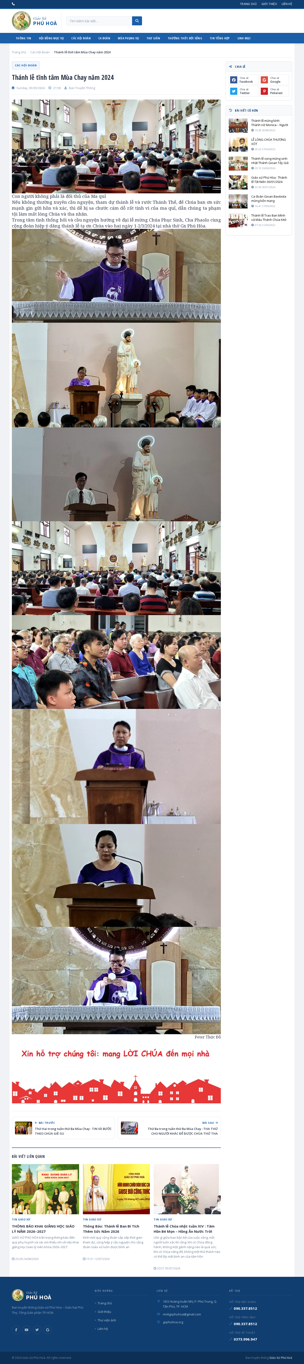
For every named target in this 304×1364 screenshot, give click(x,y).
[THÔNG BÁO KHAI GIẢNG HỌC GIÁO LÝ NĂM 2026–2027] (45, 1189)
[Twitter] (37, 1330)
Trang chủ (248, 4)
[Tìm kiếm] (137, 20)
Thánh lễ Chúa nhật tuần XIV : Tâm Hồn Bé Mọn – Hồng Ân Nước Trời (184, 1229)
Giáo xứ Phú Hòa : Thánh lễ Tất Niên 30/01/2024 (269, 179)
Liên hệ (287, 4)
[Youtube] (26, 1330)
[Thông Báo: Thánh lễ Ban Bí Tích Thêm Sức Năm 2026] (116, 1189)
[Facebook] (16, 1330)
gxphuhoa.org (173, 1322)
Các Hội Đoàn (40, 52)
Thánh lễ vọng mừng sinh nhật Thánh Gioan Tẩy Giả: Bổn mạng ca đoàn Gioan (270, 160)
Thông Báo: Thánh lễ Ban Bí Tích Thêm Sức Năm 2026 (111, 1229)
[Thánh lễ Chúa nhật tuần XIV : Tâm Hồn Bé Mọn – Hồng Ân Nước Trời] (187, 1189)
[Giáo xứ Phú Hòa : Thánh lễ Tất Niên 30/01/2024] (238, 182)
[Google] (47, 1330)
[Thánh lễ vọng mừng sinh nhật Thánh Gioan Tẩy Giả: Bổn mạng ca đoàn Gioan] (238, 163)
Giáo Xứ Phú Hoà (280, 1358)
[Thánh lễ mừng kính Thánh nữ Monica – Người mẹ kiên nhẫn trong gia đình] (238, 125)
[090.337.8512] (13, 4)
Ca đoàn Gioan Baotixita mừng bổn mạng (268, 198)
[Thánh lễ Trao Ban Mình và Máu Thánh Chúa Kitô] (238, 220)
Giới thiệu (269, 4)
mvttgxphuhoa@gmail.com (182, 1314)
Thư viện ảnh (107, 1320)
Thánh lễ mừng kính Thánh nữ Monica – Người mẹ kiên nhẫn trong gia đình (269, 122)
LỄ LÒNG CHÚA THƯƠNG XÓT (268, 141)
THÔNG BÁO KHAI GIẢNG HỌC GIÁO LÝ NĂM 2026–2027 (43, 1229)
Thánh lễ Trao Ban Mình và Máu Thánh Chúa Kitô (268, 217)
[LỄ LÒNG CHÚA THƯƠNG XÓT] (238, 144)
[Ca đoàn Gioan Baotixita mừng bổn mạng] (238, 201)
